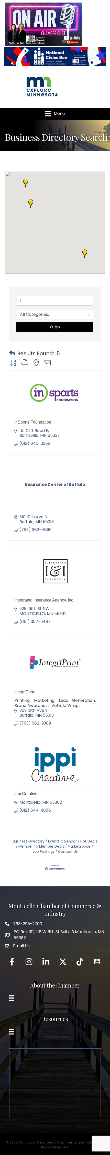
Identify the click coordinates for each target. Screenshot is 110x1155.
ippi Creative (25, 793)
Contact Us (68, 851)
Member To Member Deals (41, 846)
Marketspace (79, 846)
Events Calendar (62, 841)
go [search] (57, 327)
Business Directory (29, 841)
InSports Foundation (32, 422)
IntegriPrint (24, 692)
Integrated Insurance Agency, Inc (43, 600)
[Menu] (11, 998)
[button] (30, 203)
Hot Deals (88, 841)
